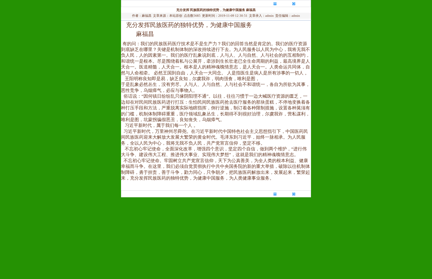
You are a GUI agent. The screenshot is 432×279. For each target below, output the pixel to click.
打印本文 (283, 3)
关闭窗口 (302, 3)
